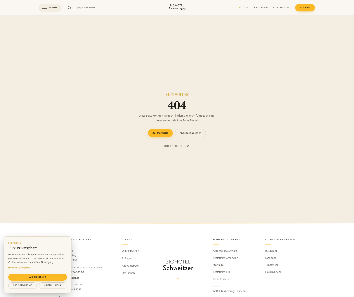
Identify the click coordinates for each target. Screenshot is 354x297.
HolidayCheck (273, 272)
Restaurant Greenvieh (225, 258)
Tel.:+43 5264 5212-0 (71, 272)
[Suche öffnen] (69, 8)
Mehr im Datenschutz (19, 268)
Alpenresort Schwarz (225, 251)
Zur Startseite (160, 133)
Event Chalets (221, 279)
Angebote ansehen (190, 133)
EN (246, 8)
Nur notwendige (22, 285)
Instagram (271, 251)
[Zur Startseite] (177, 7)
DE (240, 8)
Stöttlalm (218, 265)
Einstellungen (52, 285)
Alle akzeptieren (37, 277)
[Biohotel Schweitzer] (178, 265)
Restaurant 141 (221, 272)
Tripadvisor (271, 265)
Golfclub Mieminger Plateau (229, 291)
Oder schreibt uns (177, 146)
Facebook (270, 258)
